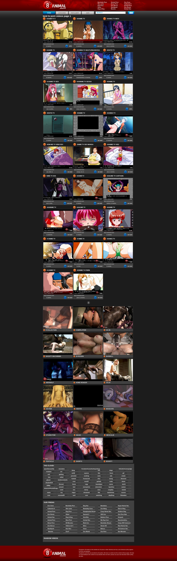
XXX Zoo (102, 514)
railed (62, 477)
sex (47, 109)
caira (100, 476)
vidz (108, 172)
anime (51, 109)
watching (100, 495)
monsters (63, 469)
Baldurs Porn (103, 517)
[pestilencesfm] (50, 469)
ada (112, 476)
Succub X (85, 514)
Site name (101, 4)
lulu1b (125, 489)
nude (112, 481)
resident (50, 471)
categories (62, 13)
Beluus (101, 528)
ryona (112, 484)
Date (87, 13)
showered (87, 492)
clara (100, 489)
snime (49, 266)
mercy (87, 489)
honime (83, 297)
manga (78, 172)
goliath (100, 481)
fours (112, 473)
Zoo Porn (102, 531)
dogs (112, 470)
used (62, 489)
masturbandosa (80, 77)
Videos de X (68, 526)
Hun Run (67, 528)
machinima (112, 492)
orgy (87, 484)
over (75, 481)
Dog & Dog (101, 9)
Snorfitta (85, 517)
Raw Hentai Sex (122, 526)
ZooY (66, 531)
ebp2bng (112, 495)
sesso (77, 109)
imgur (75, 492)
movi (108, 46)
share (125, 481)
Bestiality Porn (102, 2)
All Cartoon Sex (122, 528)
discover (125, 478)
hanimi (49, 46)
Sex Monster (121, 531)
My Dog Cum (103, 520)
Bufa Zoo (85, 523)
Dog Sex (84, 505)
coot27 (87, 481)
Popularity (75, 13)
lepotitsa (112, 487)
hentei (109, 77)
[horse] (62, 484)
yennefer (75, 476)
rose (50, 495)
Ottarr (99, 7)
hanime (79, 46)
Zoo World (85, 531)
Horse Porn (114, 4)
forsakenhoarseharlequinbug (87, 469)
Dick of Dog (120, 508)
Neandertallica (121, 520)
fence (75, 484)
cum (87, 495)
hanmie (49, 77)
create (125, 476)
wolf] (75, 473)
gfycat (50, 480)
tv (46, 46)
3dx (100, 473)
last (50, 477)
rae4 (75, 495)
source (124, 492)
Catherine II (127, 4)
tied (75, 487)
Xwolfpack (114, 7)
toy (63, 492)
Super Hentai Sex (122, 505)
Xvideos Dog (121, 511)
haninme (83, 109)
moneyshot (87, 487)
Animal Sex (127, 9)
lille (100, 492)
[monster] (100, 487)
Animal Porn (128, 5)
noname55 (62, 495)
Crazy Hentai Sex (104, 511)
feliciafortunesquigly (125, 469)
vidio (50, 172)
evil (50, 474)
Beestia (113, 9)
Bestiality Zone (87, 508)
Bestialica (102, 505)
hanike (112, 46)
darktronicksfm (62, 480)
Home (49, 13)
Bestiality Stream (104, 523)
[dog (75, 470)
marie (50, 492)
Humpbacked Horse (88, 511)
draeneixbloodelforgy (50, 488)
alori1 (125, 484)
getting (62, 474)
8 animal (54, 6)
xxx (47, 203)
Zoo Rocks (127, 7)
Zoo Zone (127, 2)
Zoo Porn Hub (121, 514)
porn (78, 297)
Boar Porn (67, 520)
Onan (84, 528)
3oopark (119, 517)
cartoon (108, 203)
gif (125, 473)
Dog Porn (101, 5)
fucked (75, 478)
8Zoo (83, 526)
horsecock (87, 478)
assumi (62, 487)
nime (51, 203)
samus (124, 487)
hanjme (114, 203)
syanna (87, 473)
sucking (87, 476)
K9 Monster (68, 523)
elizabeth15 (50, 482)
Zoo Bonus (114, 5)
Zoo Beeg (102, 508)
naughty (112, 489)
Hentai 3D (102, 526)
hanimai (88, 77)
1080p (50, 485)
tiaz (100, 470)
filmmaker (124, 495)
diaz (100, 478)
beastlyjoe (100, 484)
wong (112, 478)
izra (75, 489)
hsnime (110, 109)
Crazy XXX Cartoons (123, 523)
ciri (62, 471)
